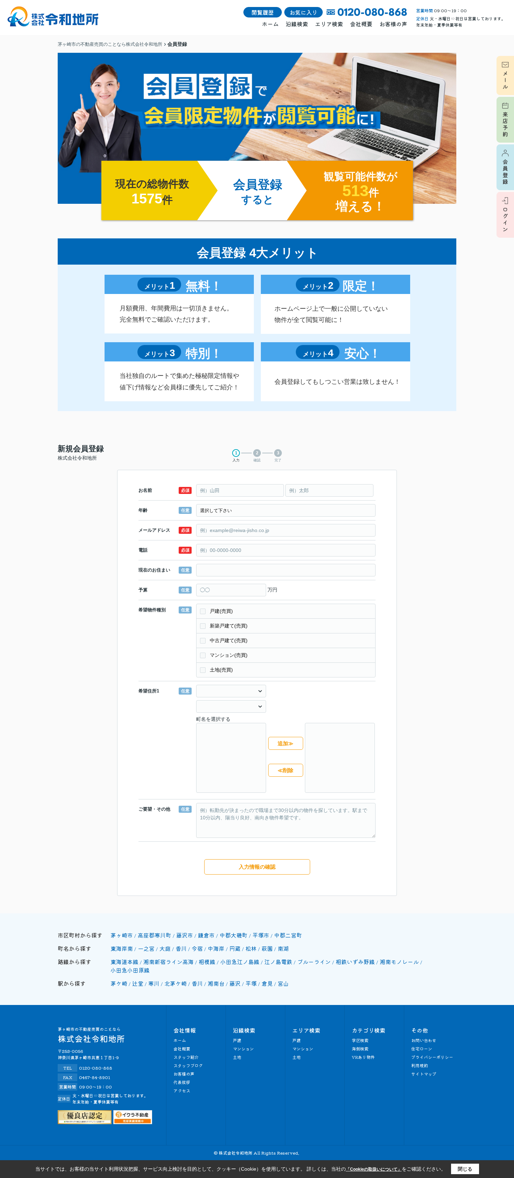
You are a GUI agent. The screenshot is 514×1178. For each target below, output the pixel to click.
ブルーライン (314, 961)
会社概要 (361, 24)
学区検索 (360, 1040)
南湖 (283, 948)
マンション (243, 1048)
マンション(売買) (229, 655)
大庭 (165, 948)
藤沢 (235, 983)
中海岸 (216, 948)
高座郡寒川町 (154, 935)
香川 (181, 948)
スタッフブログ (188, 1065)
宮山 (283, 983)
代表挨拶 (181, 1082)
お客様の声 (393, 24)
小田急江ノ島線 (239, 961)
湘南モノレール (399, 961)
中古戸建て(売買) (229, 640)
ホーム (270, 24)
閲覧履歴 (262, 12)
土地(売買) (221, 670)
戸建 (237, 1040)
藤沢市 (184, 935)
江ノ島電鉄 (278, 961)
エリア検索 (329, 24)
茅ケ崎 (118, 983)
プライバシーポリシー (432, 1057)
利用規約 (419, 1065)
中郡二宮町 (288, 935)
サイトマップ (423, 1074)
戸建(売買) (221, 611)
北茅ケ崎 (175, 983)
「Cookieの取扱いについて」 (374, 1169)
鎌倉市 (206, 935)
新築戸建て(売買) (229, 625)
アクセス (181, 1090)
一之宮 (146, 948)
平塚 (251, 983)
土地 (237, 1057)
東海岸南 (121, 948)
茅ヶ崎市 (121, 935)
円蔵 (235, 948)
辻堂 (137, 983)
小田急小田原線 (130, 970)
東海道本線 (124, 961)
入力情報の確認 (257, 867)
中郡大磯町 (234, 935)
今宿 (197, 948)
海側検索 (360, 1048)
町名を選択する (213, 719)
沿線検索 (297, 24)
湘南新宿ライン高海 (168, 961)
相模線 (207, 961)
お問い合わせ (423, 1040)
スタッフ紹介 (186, 1057)
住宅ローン (421, 1048)
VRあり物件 (363, 1057)
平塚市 (260, 935)
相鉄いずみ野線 (355, 961)
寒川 (153, 983)
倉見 (267, 983)
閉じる (465, 1169)
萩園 (267, 948)
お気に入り (303, 12)
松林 (251, 948)
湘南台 (216, 983)
